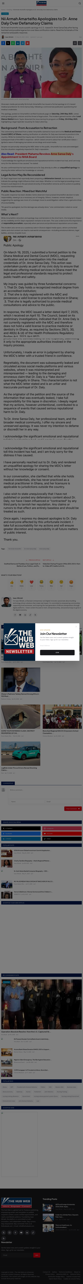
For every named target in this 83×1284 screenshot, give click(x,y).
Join (57, 652)
